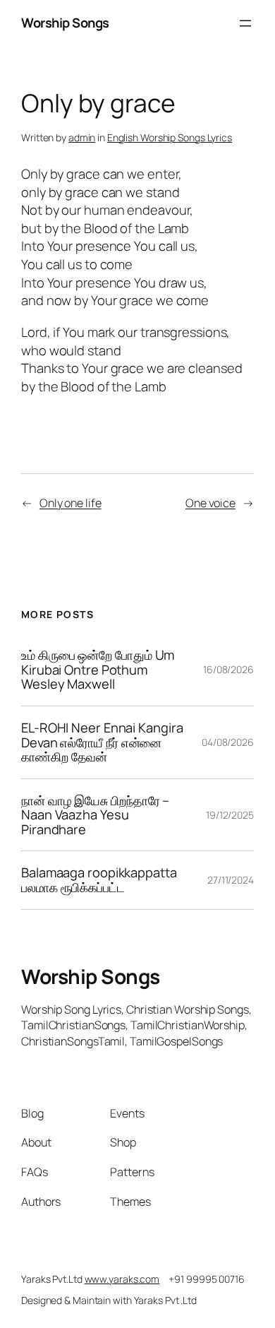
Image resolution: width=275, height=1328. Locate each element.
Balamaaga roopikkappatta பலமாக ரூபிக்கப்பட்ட (99, 879)
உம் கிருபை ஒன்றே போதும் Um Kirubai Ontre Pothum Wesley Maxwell (97, 670)
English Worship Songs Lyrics (169, 137)
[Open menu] (245, 23)
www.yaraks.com (122, 1279)
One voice (210, 503)
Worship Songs (65, 22)
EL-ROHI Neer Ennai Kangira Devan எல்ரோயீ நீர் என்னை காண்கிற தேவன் (102, 742)
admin (82, 137)
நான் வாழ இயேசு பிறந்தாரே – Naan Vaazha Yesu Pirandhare (95, 815)
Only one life (70, 503)
